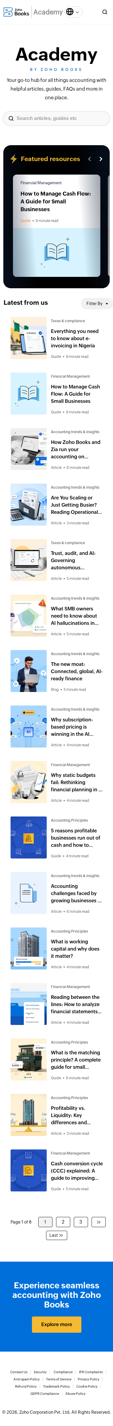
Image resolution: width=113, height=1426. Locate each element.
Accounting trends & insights (75, 432)
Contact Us (18, 1372)
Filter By (94, 303)
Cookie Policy (87, 1386)
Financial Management (41, 183)
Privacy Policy (88, 1379)
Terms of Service (58, 1379)
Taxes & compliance (68, 321)
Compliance (63, 1372)
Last (53, 1235)
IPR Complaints (91, 1372)
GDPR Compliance (44, 1393)
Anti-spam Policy (27, 1379)
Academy (48, 12)
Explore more (56, 1324)
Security (40, 1372)
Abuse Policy (75, 1393)
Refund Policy (26, 1386)
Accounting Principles (69, 820)
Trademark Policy (56, 1386)
